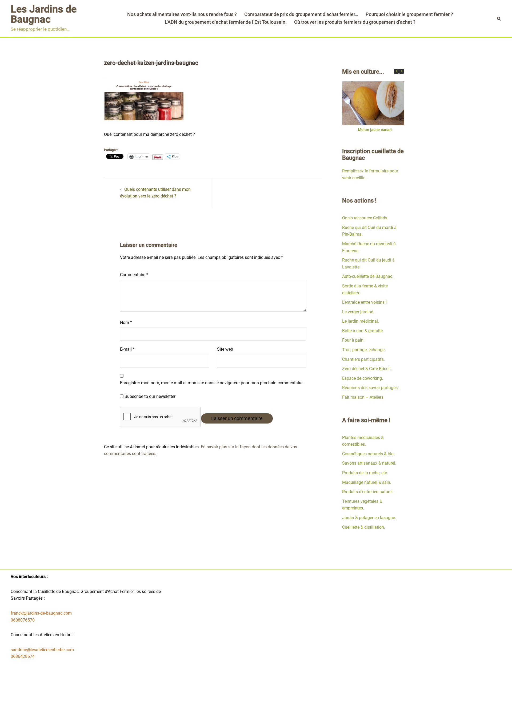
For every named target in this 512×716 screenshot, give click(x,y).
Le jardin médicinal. (360, 321)
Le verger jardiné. (358, 311)
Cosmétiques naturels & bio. (368, 453)
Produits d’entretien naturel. (368, 491)
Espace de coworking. (362, 378)
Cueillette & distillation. (363, 527)
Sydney (218, 707)
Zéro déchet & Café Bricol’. (366, 368)
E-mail (127, 349)
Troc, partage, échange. (364, 349)
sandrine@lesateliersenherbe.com (42, 649)
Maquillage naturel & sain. (366, 482)
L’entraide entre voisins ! (364, 302)
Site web (225, 349)
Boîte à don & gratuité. (363, 330)
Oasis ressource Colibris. (365, 217)
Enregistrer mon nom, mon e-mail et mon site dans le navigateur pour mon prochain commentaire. (211, 382)
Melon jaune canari (374, 129)
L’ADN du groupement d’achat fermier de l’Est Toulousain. (226, 22)
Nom (126, 322)
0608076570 (23, 620)
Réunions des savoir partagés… (371, 387)
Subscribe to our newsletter (149, 396)
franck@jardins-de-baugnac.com (41, 613)
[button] (401, 71)
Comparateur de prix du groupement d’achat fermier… (301, 14)
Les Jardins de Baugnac (44, 14)
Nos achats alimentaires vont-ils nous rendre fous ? (182, 14)
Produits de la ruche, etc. (365, 472)
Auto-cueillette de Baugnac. (367, 276)
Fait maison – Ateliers (362, 397)
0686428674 (23, 656)
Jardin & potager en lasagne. (369, 517)
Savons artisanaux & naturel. (369, 463)
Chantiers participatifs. (363, 359)
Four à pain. (353, 340)
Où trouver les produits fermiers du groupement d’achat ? (354, 22)
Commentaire (134, 274)
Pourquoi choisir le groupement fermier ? (409, 14)
